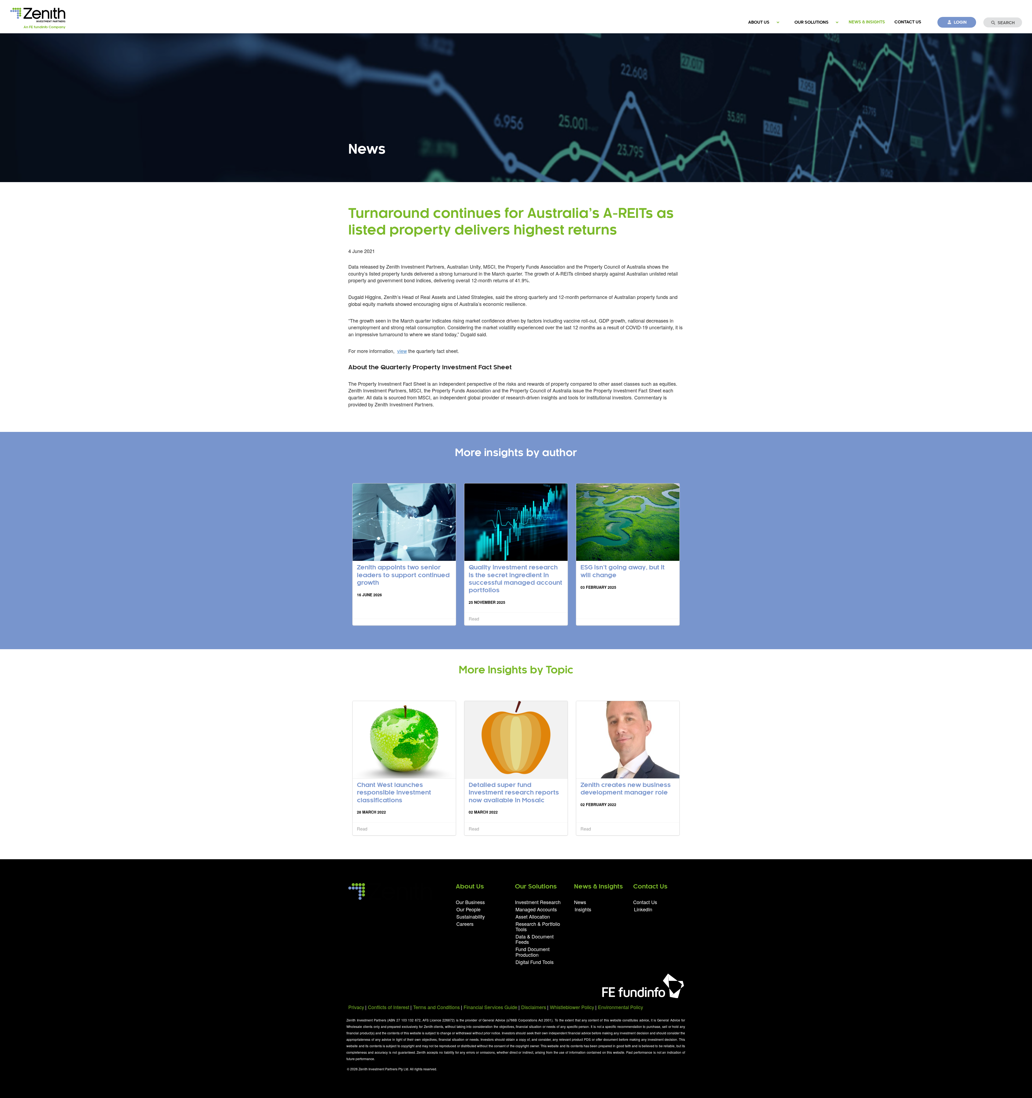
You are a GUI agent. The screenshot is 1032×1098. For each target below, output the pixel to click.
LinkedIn (643, 909)
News (580, 902)
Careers (465, 923)
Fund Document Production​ (532, 951)
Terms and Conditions (436, 1006)
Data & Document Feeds (534, 939)
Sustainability (470, 916)
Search (1006, 23)
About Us (758, 22)
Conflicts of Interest (388, 1006)
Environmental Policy (620, 1006)
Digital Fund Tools (534, 961)
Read (474, 619)
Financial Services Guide (490, 1006)
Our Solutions (811, 22)
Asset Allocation (532, 916)
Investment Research (538, 902)
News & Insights (867, 22)
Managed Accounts (536, 909)
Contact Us (907, 22)
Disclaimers (533, 1006)
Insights (583, 909)
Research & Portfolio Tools (537, 926)
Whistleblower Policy (572, 1006)
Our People (468, 909)
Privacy (356, 1006)
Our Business (470, 902)
